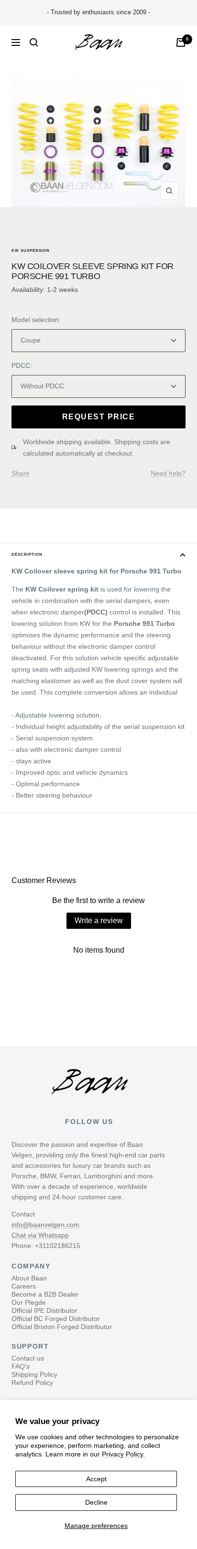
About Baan (29, 1278)
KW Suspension (30, 251)
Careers (23, 1286)
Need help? (168, 473)
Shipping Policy (34, 1374)
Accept (96, 1479)
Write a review (99, 920)
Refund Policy (32, 1382)
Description (27, 554)
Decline (96, 1502)
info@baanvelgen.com (45, 1224)
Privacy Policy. (123, 1454)
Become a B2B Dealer (44, 1294)
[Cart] (181, 42)
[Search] (34, 42)
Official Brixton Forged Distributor (61, 1327)
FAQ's (20, 1366)
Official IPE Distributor (44, 1310)
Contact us (27, 1358)
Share (20, 473)
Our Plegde (28, 1302)
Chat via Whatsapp (40, 1235)
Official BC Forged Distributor (55, 1318)
